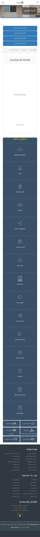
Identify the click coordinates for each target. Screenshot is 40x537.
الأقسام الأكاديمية (20, 33)
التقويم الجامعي (15, 470)
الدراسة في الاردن (32, 467)
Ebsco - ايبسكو (32, 464)
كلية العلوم (29, 11)
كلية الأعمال (16, 480)
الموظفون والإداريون (20, 38)
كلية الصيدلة (16, 491)
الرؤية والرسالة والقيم (20, 28)
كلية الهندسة (32, 491)
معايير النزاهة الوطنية (30, 456)
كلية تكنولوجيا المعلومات (29, 493)
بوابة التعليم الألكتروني (13, 462)
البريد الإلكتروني (15, 496)
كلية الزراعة (16, 485)
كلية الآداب (33, 480)
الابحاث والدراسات (20, 43)
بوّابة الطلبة (16, 459)
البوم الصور (33, 496)
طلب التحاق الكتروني (31, 459)
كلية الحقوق (16, 482)
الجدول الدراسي (32, 470)
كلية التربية (33, 488)
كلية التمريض (15, 488)
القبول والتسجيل (32, 453)
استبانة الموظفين (31, 462)
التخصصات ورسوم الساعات (11, 453)
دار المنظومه (16, 464)
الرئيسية (32, 50)
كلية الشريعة (33, 485)
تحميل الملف (20, 125)
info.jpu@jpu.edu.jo (17, 510)
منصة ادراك (16, 493)
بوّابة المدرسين (15, 456)
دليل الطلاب (16, 467)
